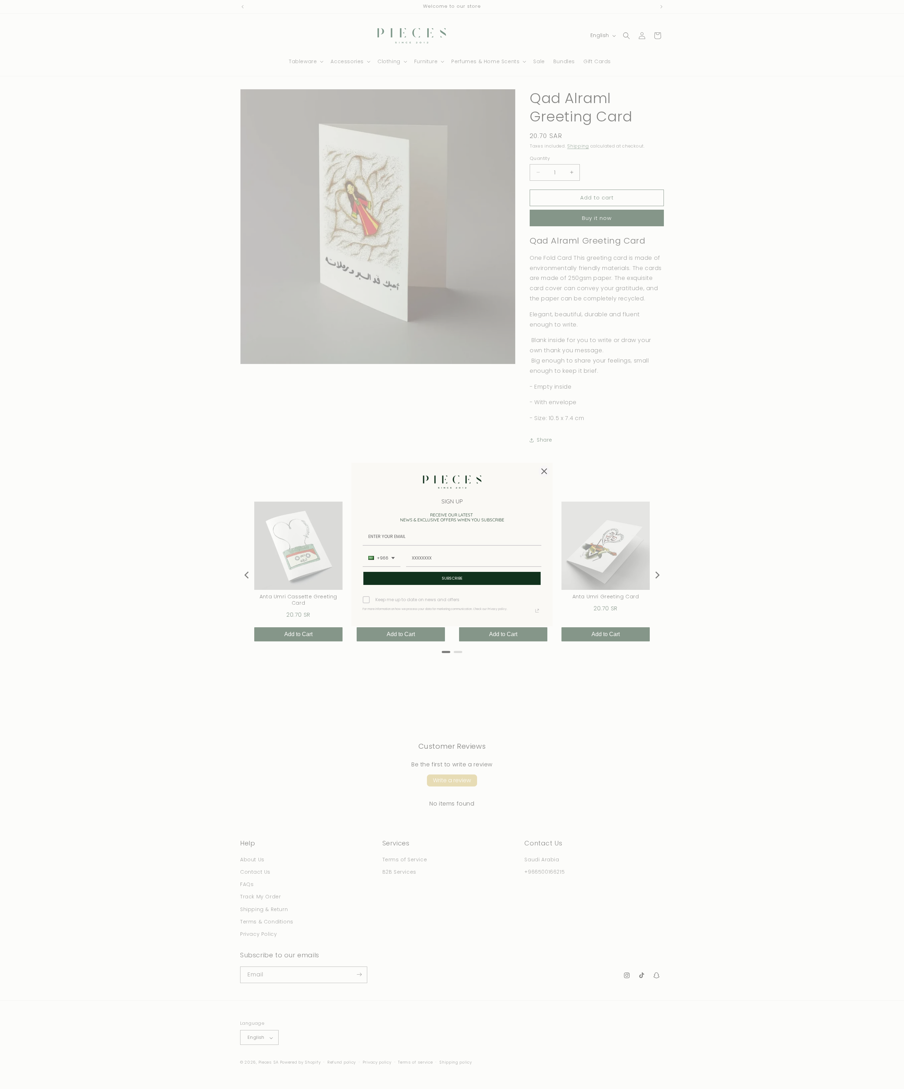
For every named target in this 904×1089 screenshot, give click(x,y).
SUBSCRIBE (452, 578)
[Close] (544, 471)
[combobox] (381, 558)
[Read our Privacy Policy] (537, 610)
